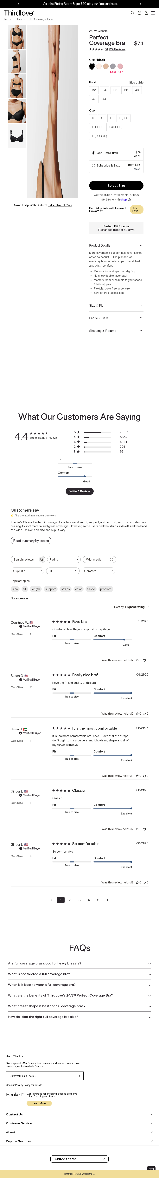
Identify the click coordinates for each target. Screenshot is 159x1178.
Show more (19, 598)
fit (24, 589)
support (50, 589)
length (36, 589)
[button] (79, 1174)
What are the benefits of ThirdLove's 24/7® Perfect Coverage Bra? (60, 995)
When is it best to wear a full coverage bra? (42, 985)
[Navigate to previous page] (51, 900)
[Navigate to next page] (107, 900)
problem (105, 589)
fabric (91, 589)
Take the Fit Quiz (60, 205)
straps (65, 589)
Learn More (39, 1103)
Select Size (116, 185)
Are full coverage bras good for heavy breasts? (44, 963)
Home (7, 19)
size (15, 589)
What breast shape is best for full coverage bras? (47, 1006)
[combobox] (64, 559)
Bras (19, 19)
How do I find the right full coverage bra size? (43, 1017)
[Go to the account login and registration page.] (146, 13)
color (78, 589)
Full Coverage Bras (40, 19)
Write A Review (79, 491)
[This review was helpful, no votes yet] (137, 660)
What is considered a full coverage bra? (39, 974)
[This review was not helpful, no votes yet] (144, 660)
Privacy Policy (22, 1085)
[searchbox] (24, 559)
